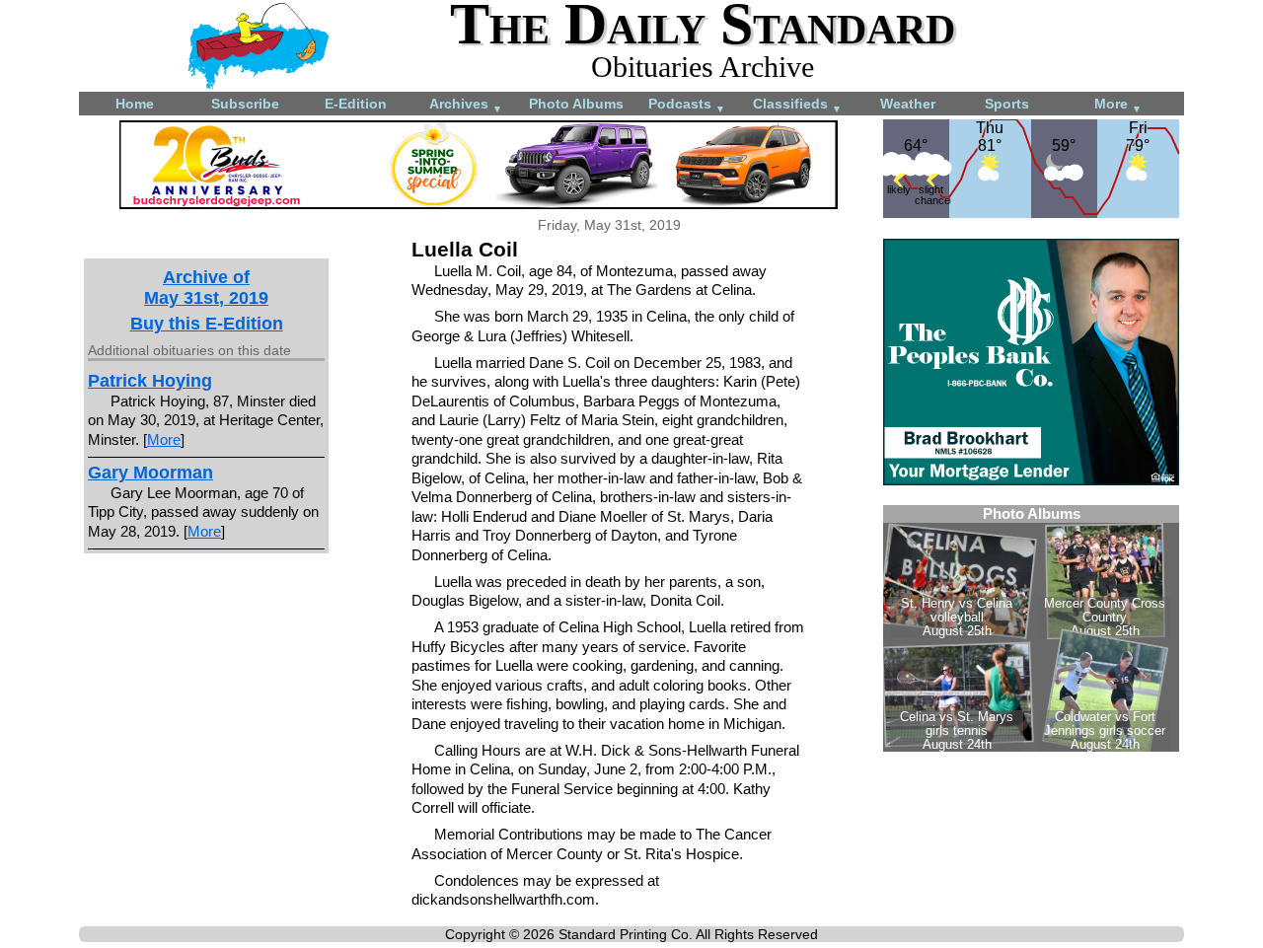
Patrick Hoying (150, 381)
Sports (1007, 103)
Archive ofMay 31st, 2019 (206, 287)
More (1118, 105)
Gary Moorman (150, 472)
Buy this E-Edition (206, 323)
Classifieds (797, 105)
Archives (465, 105)
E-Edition (356, 103)
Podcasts (686, 105)
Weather (907, 103)
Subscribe (245, 103)
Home (134, 103)
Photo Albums (576, 103)
